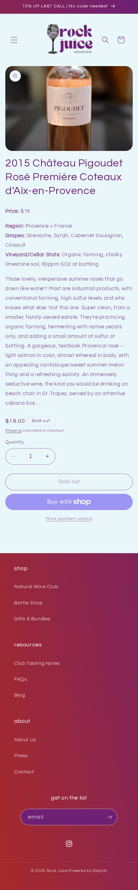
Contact (24, 771)
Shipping (13, 430)
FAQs (20, 679)
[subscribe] (109, 817)
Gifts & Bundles (32, 618)
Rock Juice (58, 871)
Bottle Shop (28, 603)
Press (21, 755)
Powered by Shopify (88, 871)
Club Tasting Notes (37, 663)
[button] (14, 40)
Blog (19, 695)
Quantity (14, 442)
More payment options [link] (69, 518)
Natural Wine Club (36, 586)
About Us (25, 739)
